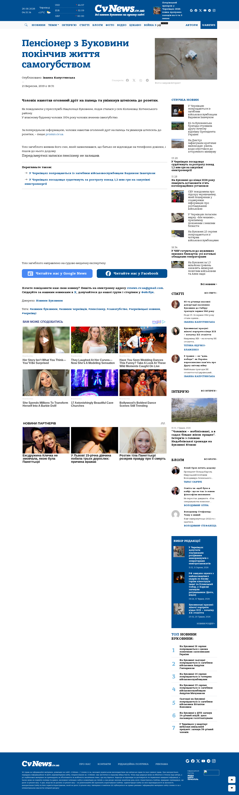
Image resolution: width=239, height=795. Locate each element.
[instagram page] (214, 11)
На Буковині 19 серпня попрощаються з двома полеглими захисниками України (195, 650)
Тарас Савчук (193, 482)
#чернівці (29, 313)
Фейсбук (147, 292)
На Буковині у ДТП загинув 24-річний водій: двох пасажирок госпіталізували (196, 716)
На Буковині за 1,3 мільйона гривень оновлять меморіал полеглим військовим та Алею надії (202, 268)
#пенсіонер (96, 309)
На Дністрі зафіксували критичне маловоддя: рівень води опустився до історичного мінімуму (202, 146)
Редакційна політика (133, 764)
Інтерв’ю (69, 25)
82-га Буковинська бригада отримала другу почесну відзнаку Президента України (201, 129)
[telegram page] (209, 11)
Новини (38, 25)
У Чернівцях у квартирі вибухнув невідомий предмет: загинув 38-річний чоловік (196, 728)
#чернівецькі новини (144, 309)
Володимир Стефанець (200, 525)
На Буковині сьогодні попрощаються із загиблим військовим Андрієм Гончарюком (196, 664)
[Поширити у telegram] (147, 80)
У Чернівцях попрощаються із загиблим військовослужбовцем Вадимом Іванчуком (92, 173)
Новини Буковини (49, 300)
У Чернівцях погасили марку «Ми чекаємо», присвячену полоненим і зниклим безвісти (202, 220)
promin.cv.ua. (55, 134)
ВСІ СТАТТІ (210, 293)
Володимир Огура (196, 505)
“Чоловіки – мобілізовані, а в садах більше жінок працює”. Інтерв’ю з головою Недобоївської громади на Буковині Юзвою (193, 438)
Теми (52, 25)
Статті (84, 25)
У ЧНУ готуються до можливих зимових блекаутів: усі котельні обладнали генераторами (193, 253)
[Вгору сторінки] (232, 779)
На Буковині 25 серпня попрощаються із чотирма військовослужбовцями (203, 236)
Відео (121, 25)
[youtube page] (205, 11)
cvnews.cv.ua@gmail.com (145, 288)
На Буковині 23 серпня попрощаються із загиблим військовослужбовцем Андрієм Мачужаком (196, 689)
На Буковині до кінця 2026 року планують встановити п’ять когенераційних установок (193, 183)
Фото (110, 25)
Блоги (97, 25)
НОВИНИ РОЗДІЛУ (206, 624)
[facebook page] (196, 11)
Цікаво (135, 25)
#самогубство (117, 309)
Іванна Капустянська (59, 77)
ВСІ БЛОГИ (210, 459)
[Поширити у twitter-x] (134, 80)
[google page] (191, 11)
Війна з (156, 25)
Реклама (162, 764)
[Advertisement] (94, 223)
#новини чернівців (73, 309)
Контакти (104, 764)
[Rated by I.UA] (211, 772)
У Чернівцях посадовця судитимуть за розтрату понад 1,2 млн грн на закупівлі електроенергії (192, 166)
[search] (26, 25)
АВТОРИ (192, 25)
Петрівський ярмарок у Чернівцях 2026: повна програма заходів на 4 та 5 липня (172, 10)
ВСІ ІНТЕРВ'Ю (209, 391)
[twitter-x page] (200, 11)
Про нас (85, 764)
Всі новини (209, 284)
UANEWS (208, 25)
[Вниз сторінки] (232, 788)
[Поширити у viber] (141, 80)
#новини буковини (44, 309)
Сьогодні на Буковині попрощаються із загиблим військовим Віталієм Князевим (196, 703)
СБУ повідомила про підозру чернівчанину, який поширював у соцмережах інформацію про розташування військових (202, 200)
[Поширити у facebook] (127, 80)
